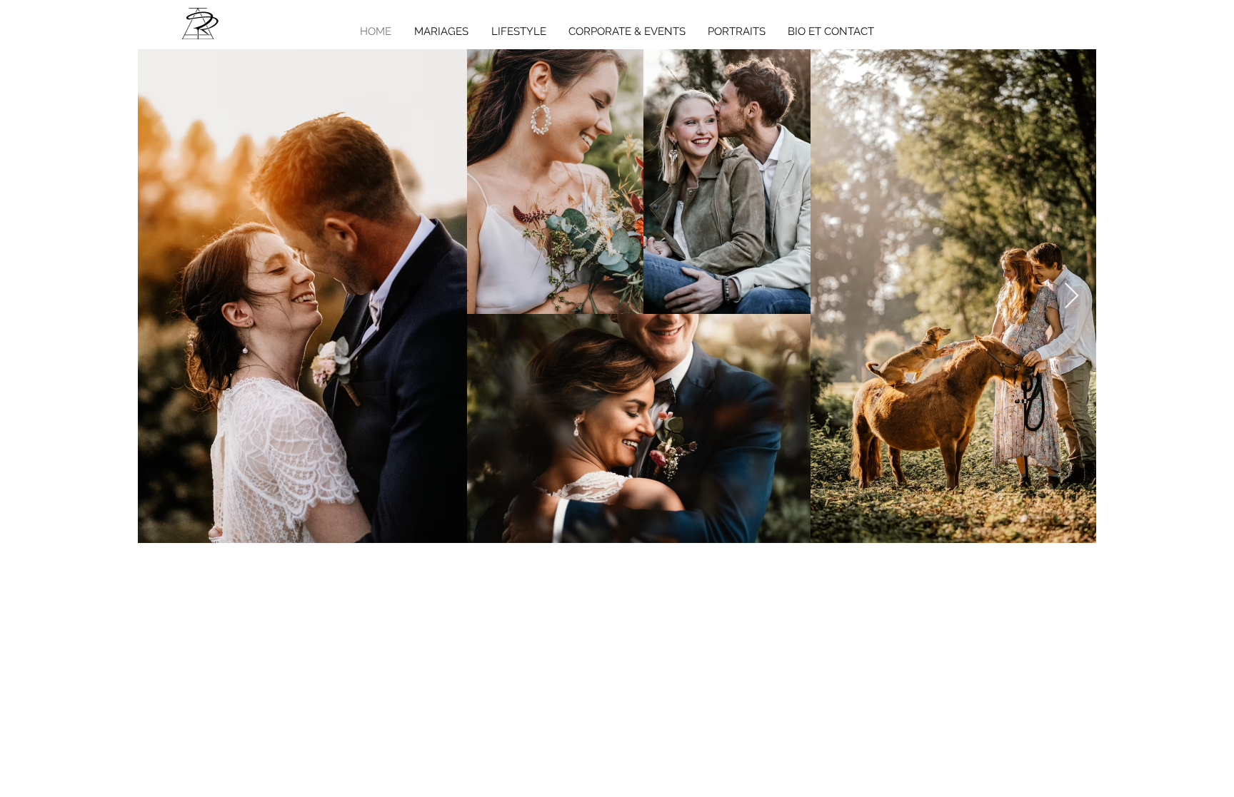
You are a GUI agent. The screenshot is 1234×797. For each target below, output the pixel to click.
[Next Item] (1071, 296)
